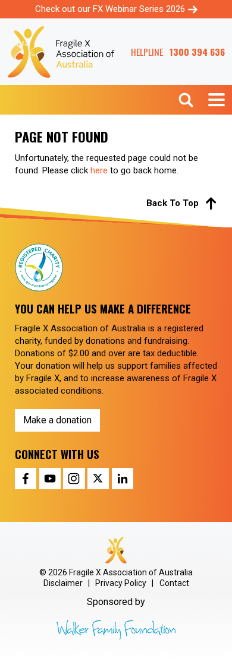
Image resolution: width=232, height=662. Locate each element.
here (99, 170)
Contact (174, 583)
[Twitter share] (98, 478)
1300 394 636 (197, 52)
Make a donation (57, 420)
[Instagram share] (73, 478)
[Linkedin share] (122, 478)
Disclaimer (63, 583)
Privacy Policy (120, 583)
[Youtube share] (50, 478)
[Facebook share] (25, 478)
